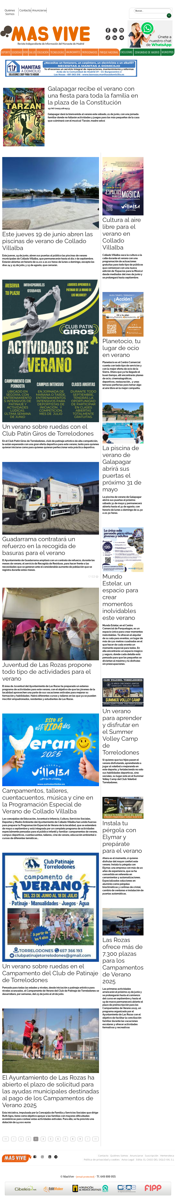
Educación (42, 52)
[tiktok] (108, 38)
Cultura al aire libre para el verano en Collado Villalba (121, 233)
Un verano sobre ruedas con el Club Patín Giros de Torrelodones (48, 430)
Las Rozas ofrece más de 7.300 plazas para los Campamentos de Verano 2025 (123, 960)
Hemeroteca (167, 1155)
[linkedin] (114, 38)
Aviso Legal (128, 1159)
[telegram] (121, 38)
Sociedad (17, 52)
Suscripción (151, 1155)
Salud (32, 52)
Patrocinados (89, 52)
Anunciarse (39, 10)
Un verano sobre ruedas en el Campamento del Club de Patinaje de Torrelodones (50, 973)
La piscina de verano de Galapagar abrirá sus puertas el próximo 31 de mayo (121, 469)
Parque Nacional (109, 52)
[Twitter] (114, 31)
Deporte (5, 52)
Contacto (25, 10)
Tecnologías (57, 52)
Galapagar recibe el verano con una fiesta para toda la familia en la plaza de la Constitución (93, 95)
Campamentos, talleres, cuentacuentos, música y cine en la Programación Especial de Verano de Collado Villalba (47, 801)
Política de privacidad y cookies (102, 1159)
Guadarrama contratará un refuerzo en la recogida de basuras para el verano (39, 546)
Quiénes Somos (10, 12)
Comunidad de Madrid (147, 52)
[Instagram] (121, 31)
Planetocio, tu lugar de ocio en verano (121, 348)
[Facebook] (108, 31)
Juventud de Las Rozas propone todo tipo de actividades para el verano (47, 671)
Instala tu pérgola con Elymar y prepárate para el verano (122, 837)
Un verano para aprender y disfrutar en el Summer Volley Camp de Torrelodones (122, 732)
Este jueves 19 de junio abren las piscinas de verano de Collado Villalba (47, 241)
